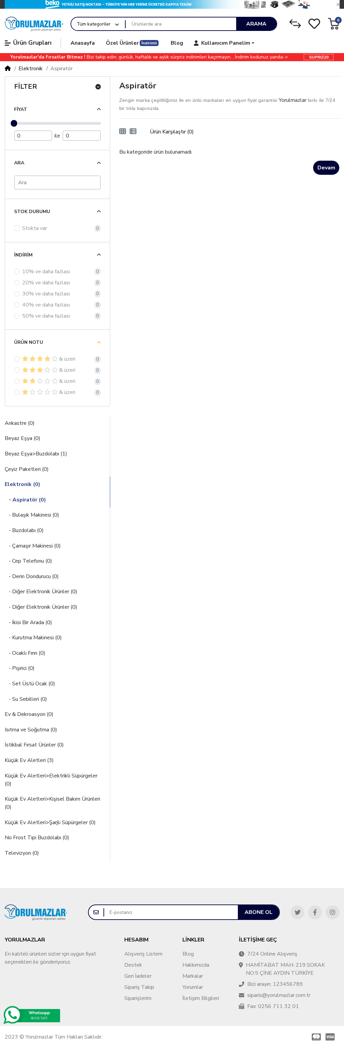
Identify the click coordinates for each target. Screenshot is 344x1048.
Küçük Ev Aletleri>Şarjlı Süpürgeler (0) (50, 822)
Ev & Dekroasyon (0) (29, 714)
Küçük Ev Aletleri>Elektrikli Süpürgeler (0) (51, 780)
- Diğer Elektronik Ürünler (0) (41, 591)
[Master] (315, 1037)
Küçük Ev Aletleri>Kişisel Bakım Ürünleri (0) (52, 803)
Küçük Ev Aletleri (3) (29, 760)
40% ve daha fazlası (46, 305)
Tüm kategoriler (94, 24)
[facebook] (315, 912)
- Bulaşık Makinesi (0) (32, 515)
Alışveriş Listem (143, 954)
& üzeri (67, 359)
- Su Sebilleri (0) (26, 699)
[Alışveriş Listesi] (314, 24)
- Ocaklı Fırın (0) (25, 653)
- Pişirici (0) (20, 668)
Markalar (192, 976)
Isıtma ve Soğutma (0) (31, 729)
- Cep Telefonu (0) (28, 561)
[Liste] (133, 132)
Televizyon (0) (22, 853)
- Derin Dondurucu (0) (32, 576)
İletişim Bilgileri (200, 998)
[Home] (8, 68)
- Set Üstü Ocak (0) (30, 683)
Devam (326, 167)
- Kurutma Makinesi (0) (33, 637)
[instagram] (332, 912)
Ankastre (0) (20, 423)
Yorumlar (192, 987)
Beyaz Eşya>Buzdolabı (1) (36, 453)
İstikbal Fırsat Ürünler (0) (34, 745)
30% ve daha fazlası (46, 293)
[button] (338, 4)
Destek (133, 965)
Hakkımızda (195, 965)
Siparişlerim (138, 998)
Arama (256, 24)
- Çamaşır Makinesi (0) (33, 546)
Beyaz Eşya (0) (22, 438)
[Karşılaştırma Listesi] (295, 24)
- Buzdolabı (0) (24, 530)
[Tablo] (122, 132)
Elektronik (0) (22, 484)
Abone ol (258, 912)
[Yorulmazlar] (34, 23)
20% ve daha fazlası (46, 282)
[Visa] (331, 1037)
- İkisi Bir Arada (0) (28, 622)
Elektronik (30, 68)
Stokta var (34, 228)
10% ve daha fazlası (46, 271)
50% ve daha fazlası (46, 316)
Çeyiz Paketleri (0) (27, 469)
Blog (188, 954)
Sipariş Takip (139, 987)
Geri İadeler (138, 976)
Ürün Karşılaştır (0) (172, 131)
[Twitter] (297, 912)
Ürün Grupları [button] (32, 43)
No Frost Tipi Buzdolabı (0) (37, 837)
